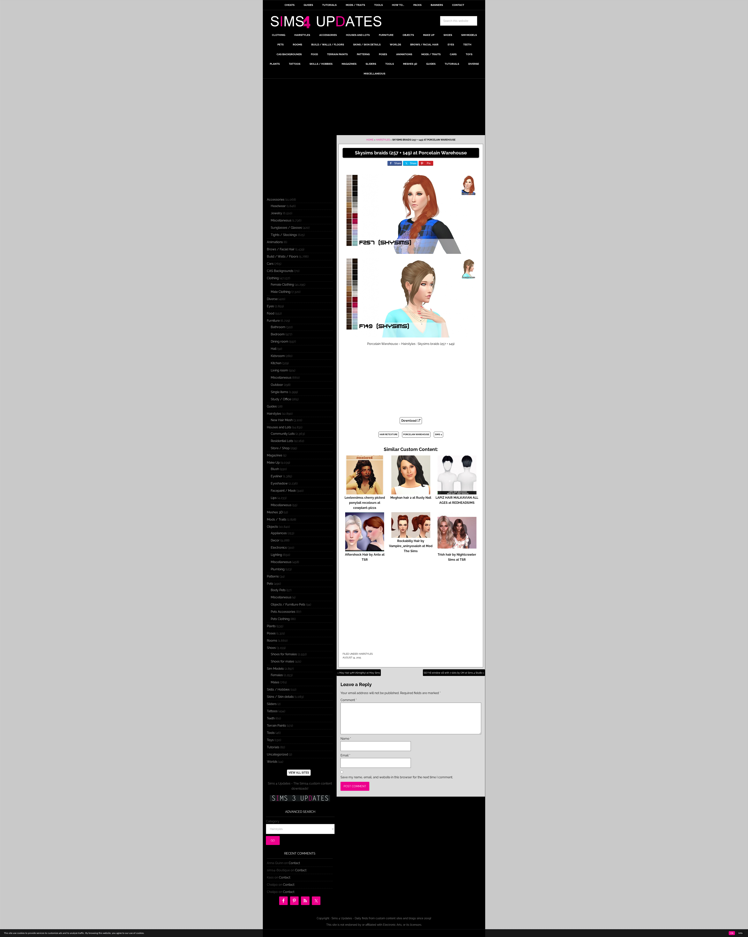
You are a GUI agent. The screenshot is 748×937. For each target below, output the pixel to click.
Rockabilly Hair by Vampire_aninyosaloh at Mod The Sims (410, 546)
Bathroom (278, 327)
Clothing (273, 278)
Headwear (278, 206)
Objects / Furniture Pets (288, 604)
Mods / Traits (276, 519)
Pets (270, 583)
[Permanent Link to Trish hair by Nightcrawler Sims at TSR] (457, 549)
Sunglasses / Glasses (286, 227)
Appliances (279, 533)
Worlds (272, 761)
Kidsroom (278, 356)
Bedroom (278, 334)
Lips (274, 498)
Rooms (272, 640)
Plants (271, 626)
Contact (294, 863)
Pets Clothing (280, 619)
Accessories (275, 199)
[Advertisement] (374, 108)
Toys (270, 740)
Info (740, 933)
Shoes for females (284, 654)
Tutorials (273, 747)
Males (275, 682)
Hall (273, 349)
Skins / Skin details (280, 697)
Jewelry (276, 213)
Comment (348, 700)
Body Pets (278, 590)
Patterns (273, 576)
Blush (275, 469)
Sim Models (275, 668)
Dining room (279, 341)
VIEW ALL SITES (298, 772)
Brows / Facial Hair (281, 249)
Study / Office (281, 399)
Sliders (272, 704)
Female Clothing (282, 284)
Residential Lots (282, 441)
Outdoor (277, 385)
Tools (271, 733)
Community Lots (283, 434)
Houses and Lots (279, 427)
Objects (272, 527)
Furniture (273, 320)
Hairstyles (383, 139)
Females (277, 675)
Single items (279, 392)
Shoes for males (282, 661)
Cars (270, 264)
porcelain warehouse (416, 434)
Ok (731, 933)
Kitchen (276, 363)
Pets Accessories (283, 612)
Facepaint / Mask (283, 490)
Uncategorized (277, 754)
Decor (275, 540)
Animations (275, 242)
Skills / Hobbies (278, 689)
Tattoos (272, 711)
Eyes (270, 306)
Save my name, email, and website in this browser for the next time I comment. (396, 777)
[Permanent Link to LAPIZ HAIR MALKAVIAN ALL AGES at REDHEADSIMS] (457, 492)
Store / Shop (280, 448)
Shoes (271, 648)
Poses (271, 633)
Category (272, 821)
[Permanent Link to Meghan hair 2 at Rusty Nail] (410, 492)
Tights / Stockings (284, 235)
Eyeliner (276, 476)
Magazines (274, 455)
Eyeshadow (279, 483)
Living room (279, 370)
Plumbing (278, 569)
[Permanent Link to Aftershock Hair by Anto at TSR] (364, 549)
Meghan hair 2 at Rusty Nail (410, 497)
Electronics (279, 547)
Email (345, 755)
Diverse (272, 299)
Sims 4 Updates (328, 23)
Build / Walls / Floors (282, 256)
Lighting (276, 555)
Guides (272, 406)
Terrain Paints (276, 725)
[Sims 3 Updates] (300, 798)
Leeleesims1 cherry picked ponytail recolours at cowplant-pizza (365, 503)
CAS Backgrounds (280, 271)
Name (345, 738)
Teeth (271, 718)
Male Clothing (280, 292)
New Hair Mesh (282, 420)
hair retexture (389, 434)
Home (369, 139)
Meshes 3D (275, 512)
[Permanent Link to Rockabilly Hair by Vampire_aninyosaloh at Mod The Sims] (410, 536)
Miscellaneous (281, 220)
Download (409, 420)
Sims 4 (438, 434)
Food (270, 313)
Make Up (273, 462)
